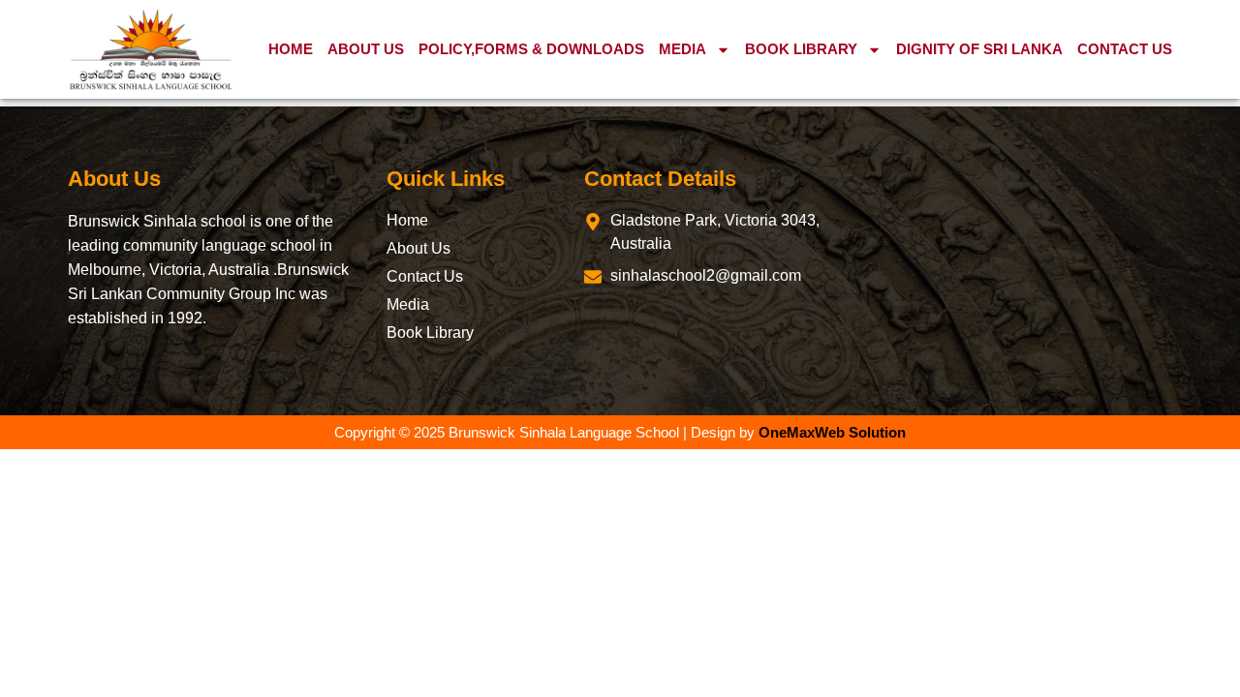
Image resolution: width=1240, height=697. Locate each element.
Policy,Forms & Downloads (531, 49)
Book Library (801, 49)
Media (682, 49)
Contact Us (1124, 49)
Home (290, 49)
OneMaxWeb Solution (832, 432)
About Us (365, 49)
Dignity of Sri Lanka (979, 49)
